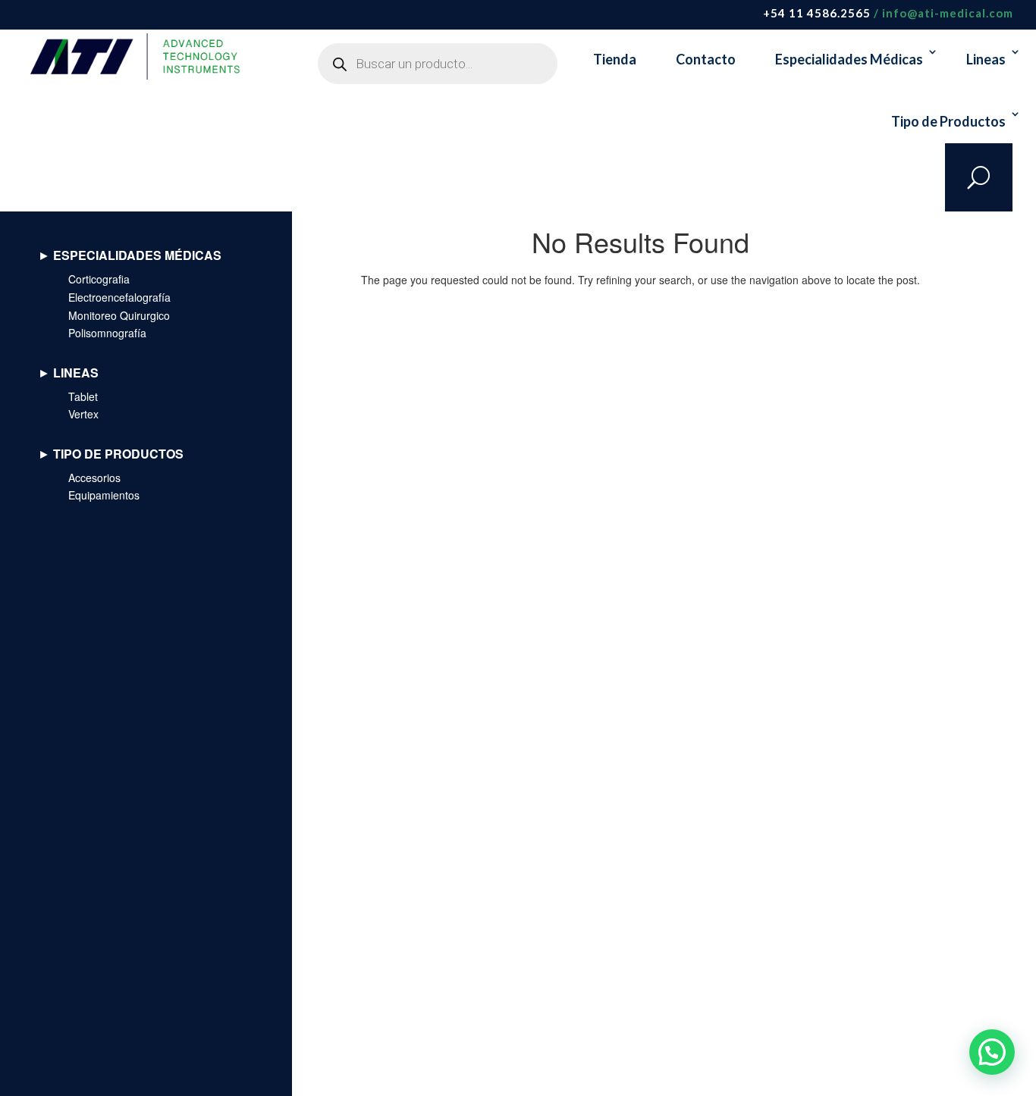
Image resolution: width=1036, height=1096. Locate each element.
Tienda (614, 59)
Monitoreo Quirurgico (119, 315)
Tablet (83, 396)
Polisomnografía (107, 332)
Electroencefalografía (119, 297)
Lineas (986, 59)
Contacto (706, 59)
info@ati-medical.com (947, 13)
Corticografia (99, 279)
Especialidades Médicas (849, 59)
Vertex (83, 413)
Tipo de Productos (948, 121)
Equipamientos (104, 495)
